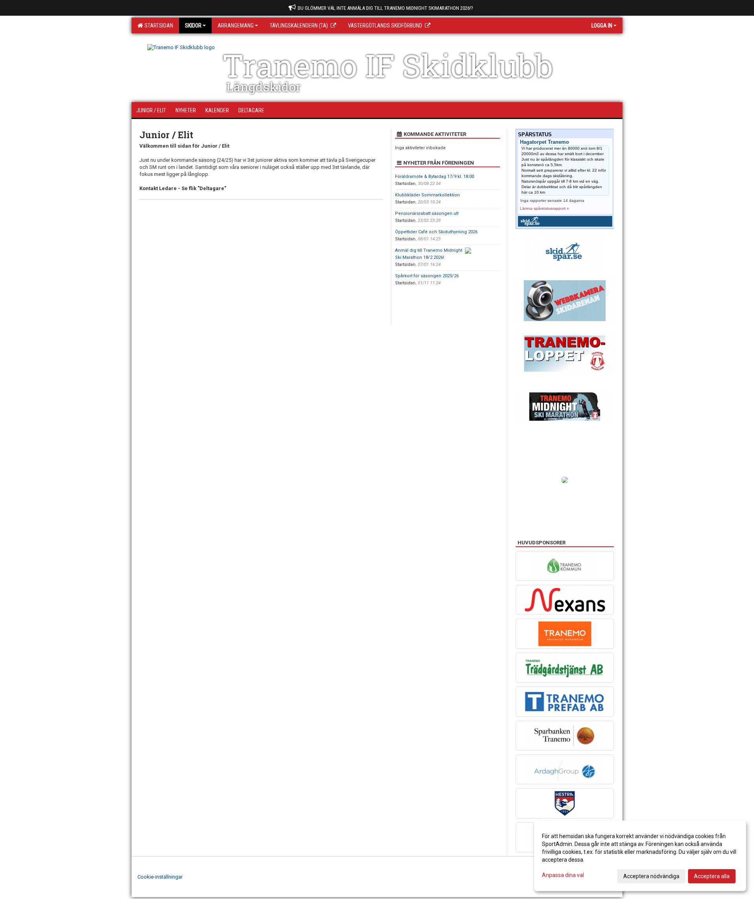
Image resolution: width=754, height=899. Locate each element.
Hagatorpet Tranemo (544, 142)
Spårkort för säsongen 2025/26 (427, 275)
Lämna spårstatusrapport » (544, 208)
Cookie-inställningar (160, 877)
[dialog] (640, 855)
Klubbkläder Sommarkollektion (427, 195)
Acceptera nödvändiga (651, 876)
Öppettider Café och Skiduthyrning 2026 (436, 231)
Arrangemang (236, 25)
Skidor (193, 25)
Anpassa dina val (563, 875)
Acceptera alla (712, 876)
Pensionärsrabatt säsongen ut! (427, 213)
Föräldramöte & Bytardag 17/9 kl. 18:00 (434, 176)
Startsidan (157, 25)
